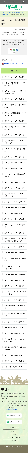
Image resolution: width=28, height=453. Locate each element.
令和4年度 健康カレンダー (14, 367)
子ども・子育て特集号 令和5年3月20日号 (14, 84)
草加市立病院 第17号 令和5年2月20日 (14, 128)
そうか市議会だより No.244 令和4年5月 (14, 340)
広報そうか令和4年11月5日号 (14, 188)
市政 (10, 12)
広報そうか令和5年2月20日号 (14, 121)
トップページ (4, 12)
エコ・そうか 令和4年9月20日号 (15, 226)
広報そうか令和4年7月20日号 (14, 274)
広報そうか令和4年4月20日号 (14, 355)
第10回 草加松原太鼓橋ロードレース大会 (15, 114)
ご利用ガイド (14, 431)
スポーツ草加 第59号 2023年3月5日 (15, 106)
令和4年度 (5, 14)
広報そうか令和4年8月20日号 (14, 247)
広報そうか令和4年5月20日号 (14, 322)
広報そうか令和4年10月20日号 (15, 202)
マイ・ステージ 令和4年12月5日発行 (15, 175)
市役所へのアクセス (15, 415)
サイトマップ (14, 434)
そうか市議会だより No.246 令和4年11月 (14, 195)
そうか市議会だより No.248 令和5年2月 (14, 142)
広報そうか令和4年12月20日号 (15, 162)
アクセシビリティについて (14, 437)
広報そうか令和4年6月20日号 (14, 286)
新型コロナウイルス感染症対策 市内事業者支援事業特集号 (15, 240)
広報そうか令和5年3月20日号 (14, 77)
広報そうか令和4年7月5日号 (14, 280)
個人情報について (14, 427)
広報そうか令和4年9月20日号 (14, 213)
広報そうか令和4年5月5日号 (14, 333)
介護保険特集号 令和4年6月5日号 (14, 307)
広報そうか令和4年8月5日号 (14, 252)
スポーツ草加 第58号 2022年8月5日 (15, 259)
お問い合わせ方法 (14, 422)
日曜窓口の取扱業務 (11, 409)
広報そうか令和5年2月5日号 (14, 135)
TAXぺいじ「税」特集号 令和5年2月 (15, 150)
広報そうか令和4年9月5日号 (14, 233)
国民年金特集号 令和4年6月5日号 (14, 315)
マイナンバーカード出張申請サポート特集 (15, 293)
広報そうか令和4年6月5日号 (14, 300)
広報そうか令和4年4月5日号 (14, 361)
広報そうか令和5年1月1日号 (14, 157)
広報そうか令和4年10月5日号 (14, 207)
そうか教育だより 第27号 (13, 327)
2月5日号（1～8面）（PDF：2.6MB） (14, 64)
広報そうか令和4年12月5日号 (14, 168)
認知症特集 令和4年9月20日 (14, 219)
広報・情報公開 (16, 12)
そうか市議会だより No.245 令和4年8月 (14, 268)
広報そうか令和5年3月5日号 (14, 99)
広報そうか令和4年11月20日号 (14, 182)
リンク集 (14, 441)
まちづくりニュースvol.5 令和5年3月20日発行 (15, 92)
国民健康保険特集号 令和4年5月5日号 (15, 348)
